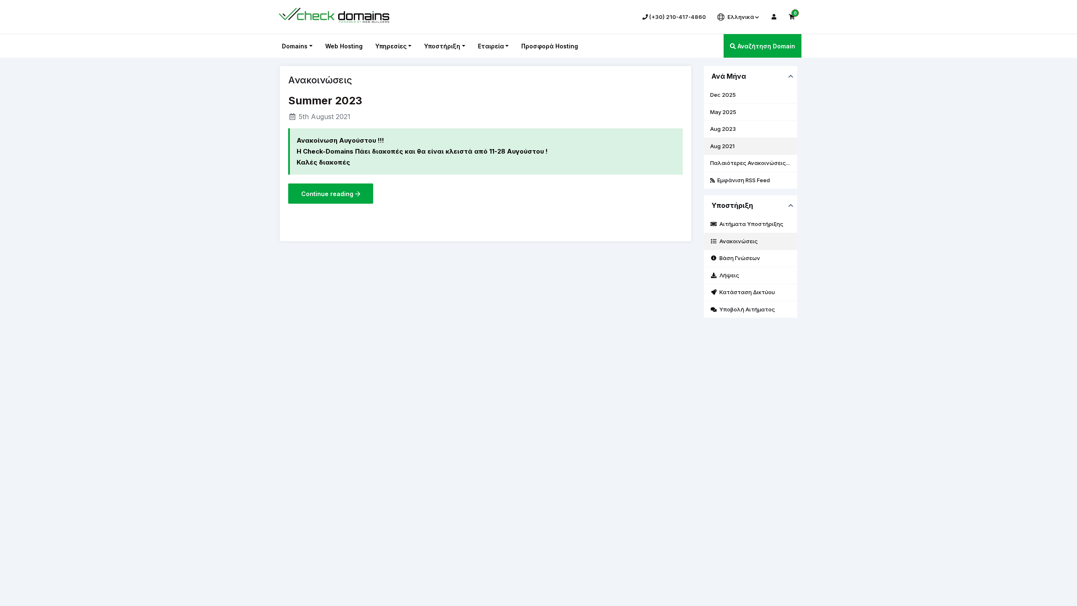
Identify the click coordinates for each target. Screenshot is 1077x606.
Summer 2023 (325, 100)
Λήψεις (728, 275)
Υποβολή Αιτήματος (746, 309)
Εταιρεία (491, 46)
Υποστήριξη (442, 46)
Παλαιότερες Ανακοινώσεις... (750, 162)
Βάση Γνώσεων (738, 258)
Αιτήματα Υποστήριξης (750, 224)
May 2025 (723, 112)
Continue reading (328, 193)
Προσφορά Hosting (549, 46)
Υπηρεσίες (391, 46)
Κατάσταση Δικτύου (746, 292)
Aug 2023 (723, 128)
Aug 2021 (722, 146)
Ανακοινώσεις (737, 241)
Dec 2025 (723, 94)
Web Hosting (344, 46)
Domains (295, 46)
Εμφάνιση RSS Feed (742, 180)
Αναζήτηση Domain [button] (765, 46)
